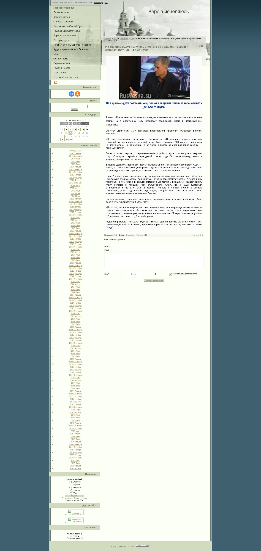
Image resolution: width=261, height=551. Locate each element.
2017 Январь (75, 372)
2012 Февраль (75, 215)
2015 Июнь (75, 322)
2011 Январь (75, 180)
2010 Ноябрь (75, 175)
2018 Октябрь (75, 428)
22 (66, 136)
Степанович (130, 235)
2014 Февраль (75, 279)
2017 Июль (75, 388)
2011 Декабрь (75, 209)
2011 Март (75, 185)
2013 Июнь (75, 257)
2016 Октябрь (75, 364)
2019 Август (75, 442)
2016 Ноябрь (75, 367)
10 (75, 129)
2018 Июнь (75, 418)
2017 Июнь (75, 386)
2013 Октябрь (75, 268)
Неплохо (77, 487)
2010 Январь (75, 153)
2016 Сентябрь (75, 362)
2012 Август (75, 231)
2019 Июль (75, 439)
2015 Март (75, 314)
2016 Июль (75, 356)
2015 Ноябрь (75, 335)
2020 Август (75, 466)
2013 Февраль (75, 247)
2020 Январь (75, 455)
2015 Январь (75, 308)
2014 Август (75, 295)
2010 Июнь (75, 161)
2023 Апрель (75, 468)
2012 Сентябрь (75, 233)
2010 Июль (75, 164)
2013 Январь (75, 244)
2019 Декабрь (75, 452)
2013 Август (75, 263)
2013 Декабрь (75, 273)
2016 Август (75, 359)
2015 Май (75, 319)
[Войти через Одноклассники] (77, 94)
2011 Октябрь (75, 204)
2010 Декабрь (75, 177)
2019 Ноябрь (75, 450)
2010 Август (75, 167)
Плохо (77, 490)
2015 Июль (75, 324)
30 (70, 140)
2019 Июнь (75, 436)
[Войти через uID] (71, 94)
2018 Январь (75, 404)
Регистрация (98, 3)
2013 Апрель (75, 252)
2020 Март (75, 460)
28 (62, 140)
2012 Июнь (75, 225)
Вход (106, 3)
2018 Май (75, 415)
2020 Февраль (75, 458)
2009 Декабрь (75, 151)
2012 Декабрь (75, 241)
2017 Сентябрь (75, 394)
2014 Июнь (75, 289)
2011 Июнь (75, 193)
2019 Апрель (75, 434)
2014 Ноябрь (75, 303)
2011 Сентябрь (75, 201)
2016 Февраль (75, 343)
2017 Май (75, 383)
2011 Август (75, 199)
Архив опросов (80, 498)
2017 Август (75, 391)
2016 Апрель (75, 348)
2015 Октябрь (75, 332)
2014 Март (75, 281)
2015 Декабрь (75, 338)
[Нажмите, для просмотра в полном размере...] (154, 98)
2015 (115, 38)
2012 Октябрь (75, 236)
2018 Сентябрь (75, 426)
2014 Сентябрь (75, 298)
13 (87, 129)
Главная (107, 38)
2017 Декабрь (75, 402)
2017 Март (75, 378)
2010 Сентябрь (75, 169)
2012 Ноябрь (75, 239)
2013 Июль (75, 260)
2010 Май (75, 159)
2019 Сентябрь (75, 444)
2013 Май (75, 255)
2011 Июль (75, 196)
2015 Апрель (75, 316)
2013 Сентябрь (75, 265)
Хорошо (76, 485)
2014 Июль (75, 292)
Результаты (67, 498)
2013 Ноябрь (75, 271)
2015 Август (75, 327)
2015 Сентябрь (75, 330)
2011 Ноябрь (75, 207)
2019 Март (75, 431)
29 (66, 140)
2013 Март (75, 249)
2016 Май (75, 351)
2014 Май (75, 287)
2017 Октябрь (75, 396)
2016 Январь (75, 340)
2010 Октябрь (75, 172)
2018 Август (75, 423)
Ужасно (76, 493)
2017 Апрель (75, 380)
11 (79, 129)
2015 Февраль (75, 311)
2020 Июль (75, 463)
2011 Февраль (75, 183)
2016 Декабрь (75, 370)
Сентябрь (124, 38)
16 (70, 133)
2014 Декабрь (75, 306)
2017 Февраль (75, 375)
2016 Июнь (75, 354)
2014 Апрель (75, 284)
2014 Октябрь (75, 300)
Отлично (77, 482)
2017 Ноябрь (75, 399)
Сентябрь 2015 (74, 120)
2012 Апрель (75, 220)
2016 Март (75, 346)
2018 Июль (75, 420)
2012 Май (75, 223)
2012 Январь (75, 212)
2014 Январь (75, 276)
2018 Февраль (75, 407)
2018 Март (75, 410)
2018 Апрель (75, 412)
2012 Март (75, 217)
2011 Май (75, 191)
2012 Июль (75, 228)
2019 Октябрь (75, 447)
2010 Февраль (75, 156)
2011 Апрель (75, 188)
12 (83, 129)
